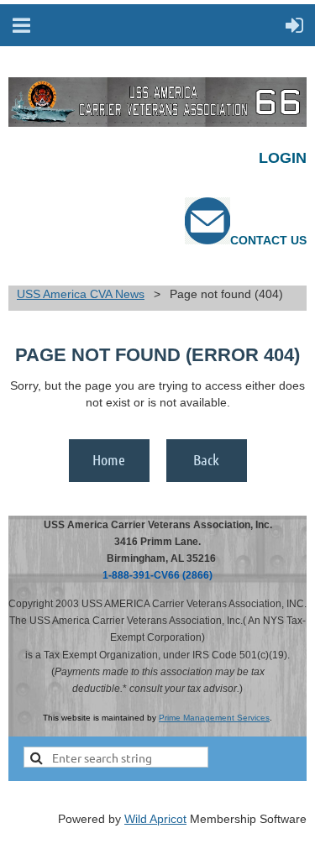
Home (108, 459)
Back (206, 459)
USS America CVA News (80, 294)
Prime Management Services (214, 717)
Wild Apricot (155, 819)
